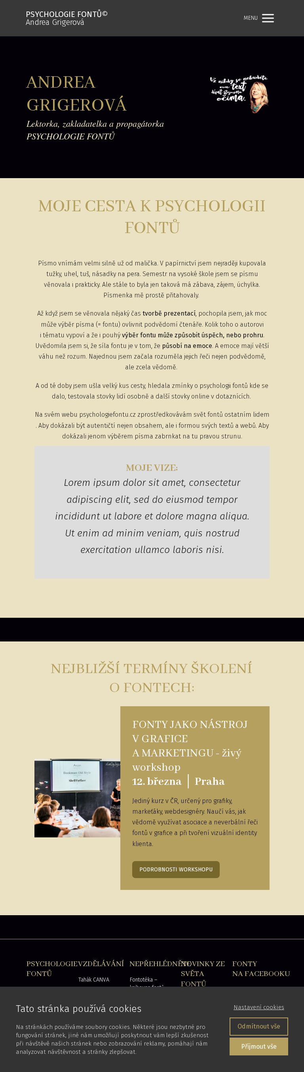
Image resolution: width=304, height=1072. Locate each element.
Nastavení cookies (259, 1007)
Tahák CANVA (93, 979)
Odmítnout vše (259, 1026)
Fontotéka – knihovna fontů (147, 983)
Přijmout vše (259, 1046)
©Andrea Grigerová (67, 18)
